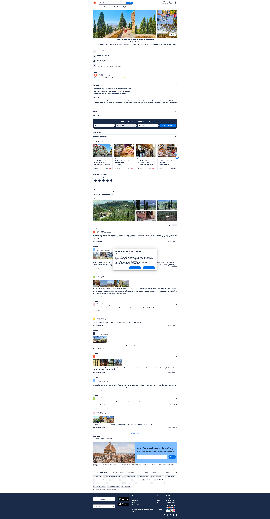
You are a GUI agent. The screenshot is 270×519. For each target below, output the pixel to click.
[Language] (169, 2)
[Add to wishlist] (111, 145)
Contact (134, 498)
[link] (102, 157)
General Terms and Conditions (138, 507)
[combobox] (112, 2)
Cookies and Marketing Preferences (140, 504)
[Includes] (175, 111)
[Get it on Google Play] (123, 499)
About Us (159, 498)
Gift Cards (159, 507)
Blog (158, 502)
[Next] (177, 157)
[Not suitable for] (175, 115)
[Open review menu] (176, 232)
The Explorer (159, 509)
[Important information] (175, 136)
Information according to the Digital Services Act (142, 509)
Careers (158, 500)
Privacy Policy (135, 502)
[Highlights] (175, 85)
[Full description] (175, 97)
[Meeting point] (175, 132)
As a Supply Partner (170, 498)
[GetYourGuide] (94, 3)
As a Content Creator (170, 500)
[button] (135, 42)
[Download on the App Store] (123, 505)
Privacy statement (96, 465)
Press (158, 504)
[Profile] (175, 2)
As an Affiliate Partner (170, 502)
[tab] (101, 472)
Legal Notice (135, 500)
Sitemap (134, 511)
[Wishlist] (164, 2)
